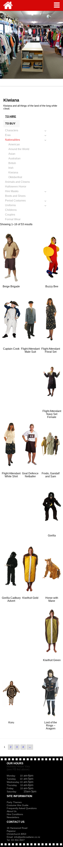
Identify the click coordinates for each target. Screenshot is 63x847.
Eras (8, 135)
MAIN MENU (57, 5)
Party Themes (14, 802)
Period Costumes (15, 200)
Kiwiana (13, 172)
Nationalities (12, 139)
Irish (10, 167)
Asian (11, 153)
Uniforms (10, 205)
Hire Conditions (15, 814)
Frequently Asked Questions (22, 808)
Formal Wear (12, 219)
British (12, 163)
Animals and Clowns (17, 181)
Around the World (18, 149)
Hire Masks (11, 191)
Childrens (11, 209)
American (14, 144)
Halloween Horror (15, 186)
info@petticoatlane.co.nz (27, 837)
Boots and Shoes (15, 195)
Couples (10, 214)
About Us (11, 811)
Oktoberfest (15, 177)
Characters (11, 130)
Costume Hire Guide (17, 805)
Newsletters (13, 817)
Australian (14, 158)
